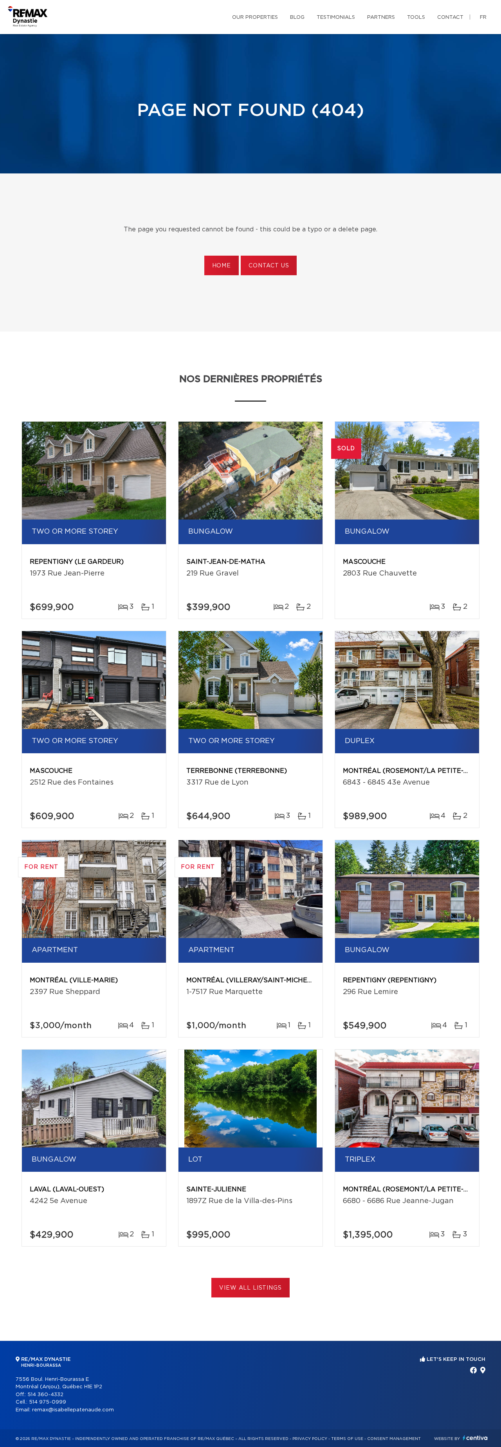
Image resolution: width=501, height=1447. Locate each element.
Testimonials (336, 17)
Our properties (255, 17)
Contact (450, 17)
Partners (381, 17)
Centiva (475, 1437)
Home (221, 266)
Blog (297, 17)
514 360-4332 (45, 1394)
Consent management (394, 1439)
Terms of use (347, 1439)
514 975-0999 (47, 1402)
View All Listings (250, 1288)
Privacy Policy (309, 1439)
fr (483, 17)
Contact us (269, 266)
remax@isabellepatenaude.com (73, 1410)
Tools (416, 17)
